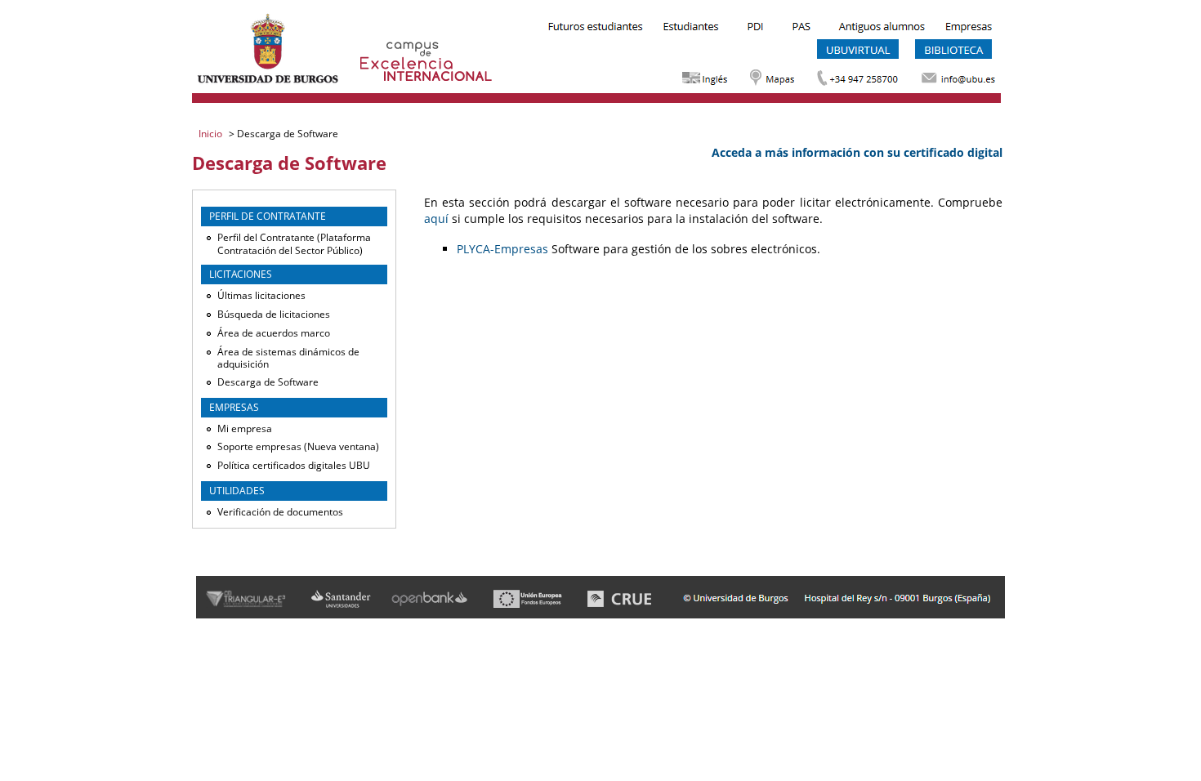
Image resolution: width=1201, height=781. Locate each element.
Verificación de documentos (280, 512)
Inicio (212, 134)
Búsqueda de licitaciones (273, 314)
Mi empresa (244, 428)
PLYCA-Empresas (502, 249)
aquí (436, 218)
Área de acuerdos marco (273, 333)
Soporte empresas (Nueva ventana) (298, 446)
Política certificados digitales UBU (293, 465)
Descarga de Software (268, 382)
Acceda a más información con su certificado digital (857, 152)
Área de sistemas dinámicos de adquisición (288, 358)
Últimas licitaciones (261, 295)
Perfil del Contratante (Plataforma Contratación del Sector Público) (294, 243)
